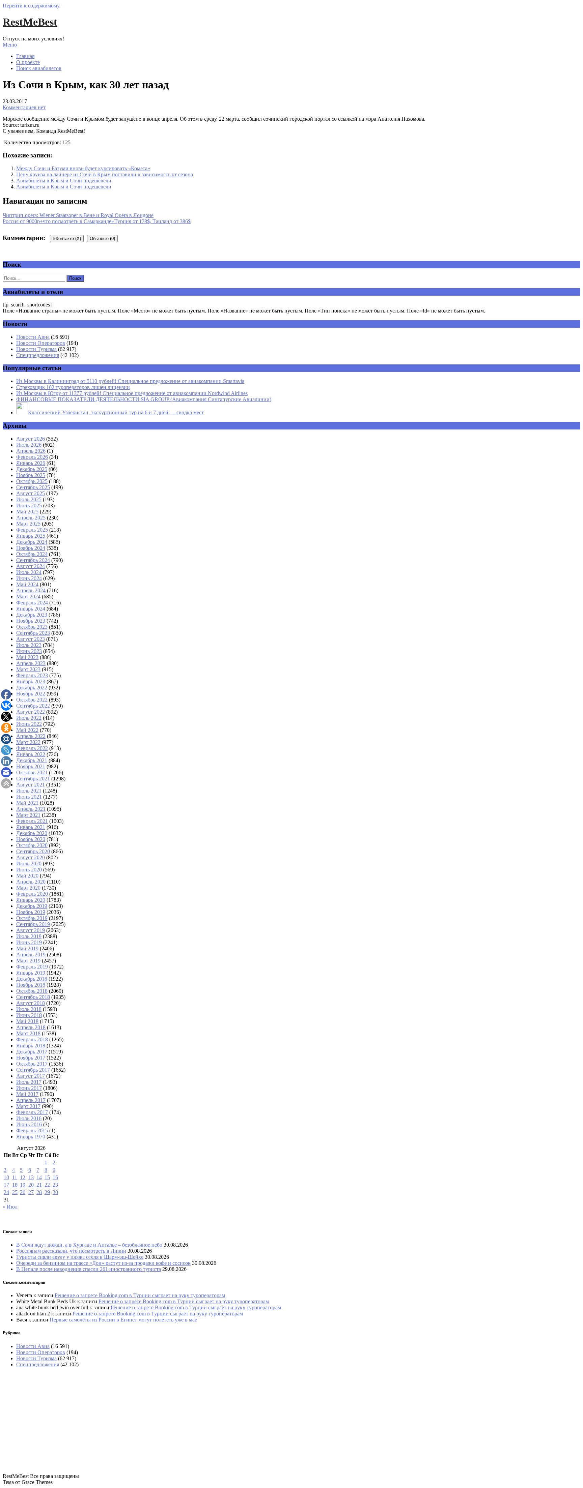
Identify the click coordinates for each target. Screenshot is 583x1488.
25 (15, 1192)
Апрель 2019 (31, 954)
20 (31, 1185)
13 (31, 1177)
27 (31, 1192)
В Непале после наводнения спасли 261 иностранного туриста (88, 1269)
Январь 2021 (30, 827)
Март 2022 (28, 742)
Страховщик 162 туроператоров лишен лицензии (73, 387)
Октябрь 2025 (32, 481)
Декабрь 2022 (31, 687)
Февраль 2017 (32, 1112)
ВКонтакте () (67, 238)
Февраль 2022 (32, 748)
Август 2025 (30, 493)
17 (6, 1185)
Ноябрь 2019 (30, 912)
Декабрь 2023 (31, 615)
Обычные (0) (102, 238)
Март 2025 (28, 524)
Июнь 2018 (29, 1015)
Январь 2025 (30, 536)
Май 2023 (27, 657)
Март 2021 (28, 815)
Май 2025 (27, 511)
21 (39, 1185)
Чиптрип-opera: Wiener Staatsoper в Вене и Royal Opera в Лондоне (78, 215)
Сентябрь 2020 (33, 851)
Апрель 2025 (31, 517)
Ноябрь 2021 (30, 766)
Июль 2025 (28, 499)
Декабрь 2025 (31, 469)
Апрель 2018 (31, 1027)
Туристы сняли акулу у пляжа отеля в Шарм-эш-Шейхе (79, 1257)
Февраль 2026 (32, 457)
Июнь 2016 (29, 1124)
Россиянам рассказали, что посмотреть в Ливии (71, 1251)
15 (47, 1177)
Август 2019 (30, 930)
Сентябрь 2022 (33, 706)
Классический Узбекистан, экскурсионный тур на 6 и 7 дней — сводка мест (116, 412)
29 (47, 1192)
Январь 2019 (30, 973)
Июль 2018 (28, 1009)
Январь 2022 (30, 754)
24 (6, 1192)
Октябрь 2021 (32, 772)
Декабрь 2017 (31, 1051)
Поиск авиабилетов (38, 68)
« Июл (10, 1207)
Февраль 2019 (32, 967)
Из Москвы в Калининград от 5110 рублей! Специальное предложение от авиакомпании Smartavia (130, 381)
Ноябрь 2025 (30, 475)
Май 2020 (27, 876)
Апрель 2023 (31, 663)
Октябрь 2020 (32, 845)
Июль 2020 (28, 863)
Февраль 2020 (32, 894)
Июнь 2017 (29, 1088)
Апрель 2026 (31, 451)
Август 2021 (30, 784)
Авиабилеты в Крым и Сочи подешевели (63, 180)
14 (39, 1177)
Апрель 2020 (31, 882)
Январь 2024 (30, 609)
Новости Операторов (40, 343)
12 (22, 1177)
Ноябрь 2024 (30, 548)
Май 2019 (27, 948)
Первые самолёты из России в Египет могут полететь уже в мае (123, 1319)
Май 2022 (27, 730)
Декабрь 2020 (31, 833)
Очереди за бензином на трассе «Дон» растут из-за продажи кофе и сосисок (103, 1263)
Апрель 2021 (31, 809)
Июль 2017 (28, 1082)
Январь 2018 (30, 1045)
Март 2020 (28, 888)
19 (22, 1185)
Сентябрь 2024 (33, 560)
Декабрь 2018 (31, 979)
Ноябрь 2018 (30, 985)
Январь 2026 (30, 463)
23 (55, 1185)
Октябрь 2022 (32, 700)
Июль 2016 (28, 1118)
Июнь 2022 (29, 724)
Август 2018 (30, 1003)
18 (15, 1185)
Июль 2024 (28, 572)
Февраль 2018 (32, 1039)
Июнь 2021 (29, 797)
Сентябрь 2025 (33, 487)
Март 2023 (28, 669)
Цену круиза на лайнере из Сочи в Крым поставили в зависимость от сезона (104, 174)
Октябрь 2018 (32, 991)
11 (14, 1177)
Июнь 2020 (29, 869)
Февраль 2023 (32, 675)
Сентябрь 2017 (33, 1070)
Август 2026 (30, 439)
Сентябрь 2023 (33, 633)
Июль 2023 (28, 645)
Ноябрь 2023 (30, 621)
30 (55, 1192)
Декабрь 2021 (31, 760)
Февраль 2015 (32, 1130)
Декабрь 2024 (31, 542)
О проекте (28, 62)
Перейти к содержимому (31, 5)
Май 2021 (27, 803)
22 (47, 1185)
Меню (10, 45)
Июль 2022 (28, 718)
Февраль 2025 (32, 530)
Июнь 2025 (29, 505)
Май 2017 (27, 1094)
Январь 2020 (30, 900)
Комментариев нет (24, 107)
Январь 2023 (30, 681)
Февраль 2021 (32, 821)
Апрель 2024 (31, 590)
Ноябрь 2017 (30, 1058)
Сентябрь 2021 (33, 778)
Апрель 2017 (31, 1100)
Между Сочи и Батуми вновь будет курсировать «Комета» (83, 168)
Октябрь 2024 (32, 554)
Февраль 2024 (32, 602)
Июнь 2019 (29, 942)
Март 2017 (28, 1106)
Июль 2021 (28, 791)
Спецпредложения (37, 355)
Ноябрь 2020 (30, 839)
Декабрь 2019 (31, 906)
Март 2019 (28, 960)
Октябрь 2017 (32, 1064)
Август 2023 (30, 639)
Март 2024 (28, 596)
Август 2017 (30, 1076)
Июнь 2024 (29, 578)
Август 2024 (30, 566)
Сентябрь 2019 (33, 924)
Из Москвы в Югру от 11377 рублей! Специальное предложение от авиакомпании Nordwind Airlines (132, 393)
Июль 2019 (28, 936)
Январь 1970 (30, 1136)
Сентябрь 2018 (33, 997)
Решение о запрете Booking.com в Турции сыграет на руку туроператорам (140, 1295)
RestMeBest (30, 22)
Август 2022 (30, 712)
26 (22, 1192)
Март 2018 (28, 1033)
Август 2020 (30, 857)
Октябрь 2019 (32, 918)
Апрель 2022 (31, 736)
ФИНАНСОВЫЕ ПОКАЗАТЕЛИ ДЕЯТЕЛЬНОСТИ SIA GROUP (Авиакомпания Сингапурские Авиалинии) (143, 399)
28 (39, 1192)
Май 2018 (27, 1021)
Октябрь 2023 (32, 627)
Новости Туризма (36, 349)
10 (6, 1177)
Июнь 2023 (29, 651)
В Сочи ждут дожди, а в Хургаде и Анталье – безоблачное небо (89, 1245)
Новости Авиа (33, 337)
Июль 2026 (28, 445)
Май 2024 (27, 584)
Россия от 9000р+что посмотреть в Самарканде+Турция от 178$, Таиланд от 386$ (97, 221)
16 (55, 1177)
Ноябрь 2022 (30, 693)
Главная (25, 56)
